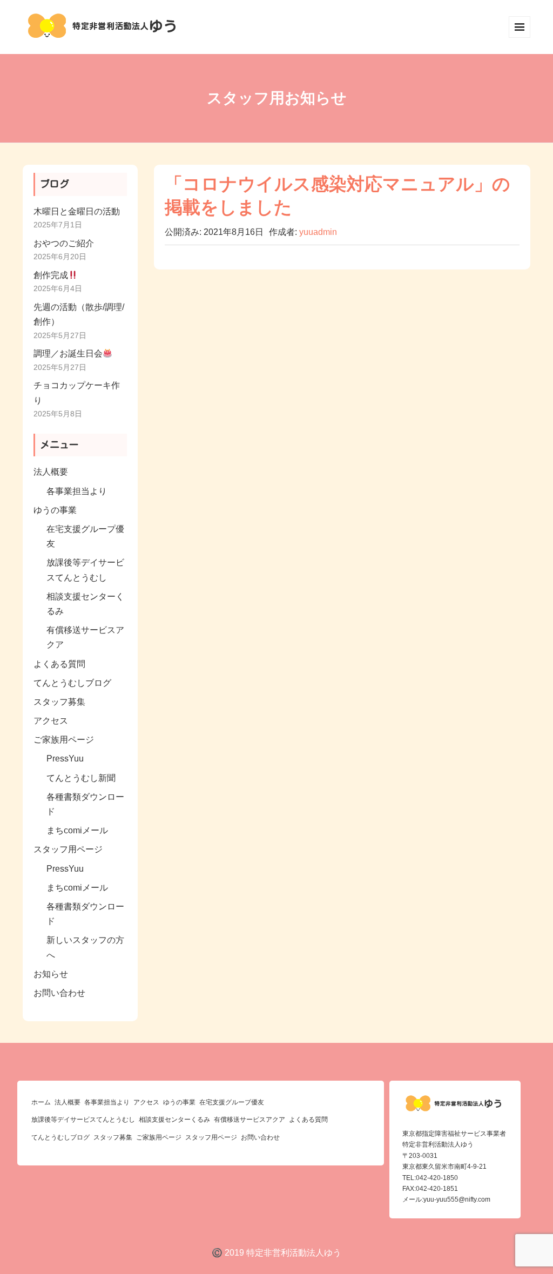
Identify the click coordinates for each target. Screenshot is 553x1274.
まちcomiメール (77, 830)
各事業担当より (76, 491)
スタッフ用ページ (68, 849)
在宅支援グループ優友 (231, 1102)
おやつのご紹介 (63, 243)
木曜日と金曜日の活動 (76, 211)
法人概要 (50, 471)
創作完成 (50, 275)
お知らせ (50, 974)
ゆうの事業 (55, 510)
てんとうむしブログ (72, 682)
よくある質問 (59, 664)
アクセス (50, 720)
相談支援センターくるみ (174, 1119)
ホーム (41, 1102)
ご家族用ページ (63, 739)
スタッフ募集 (59, 701)
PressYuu (65, 758)
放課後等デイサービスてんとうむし (83, 1119)
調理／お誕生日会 (68, 353)
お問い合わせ (59, 992)
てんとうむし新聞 (81, 778)
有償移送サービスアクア (249, 1119)
